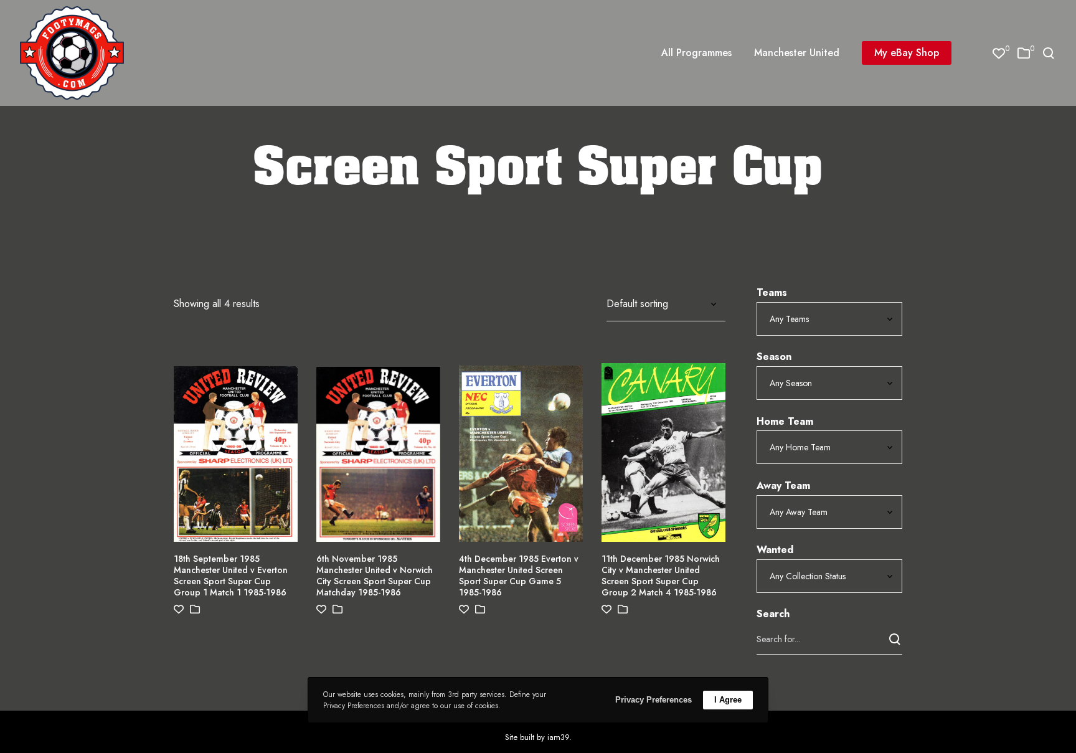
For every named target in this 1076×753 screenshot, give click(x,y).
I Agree (728, 699)
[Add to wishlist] (179, 609)
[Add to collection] (195, 609)
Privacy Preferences (653, 699)
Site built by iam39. (538, 737)
